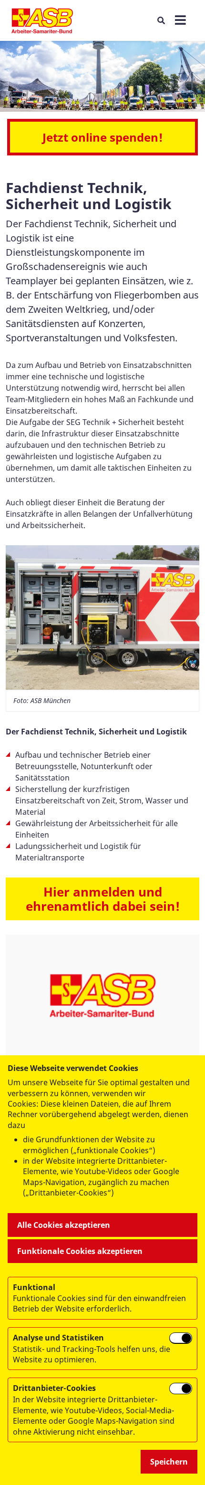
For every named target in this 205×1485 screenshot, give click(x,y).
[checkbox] (180, 1338)
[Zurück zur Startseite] (42, 20)
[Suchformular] (161, 20)
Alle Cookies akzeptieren (63, 1225)
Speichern (169, 1461)
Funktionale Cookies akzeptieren (80, 1251)
